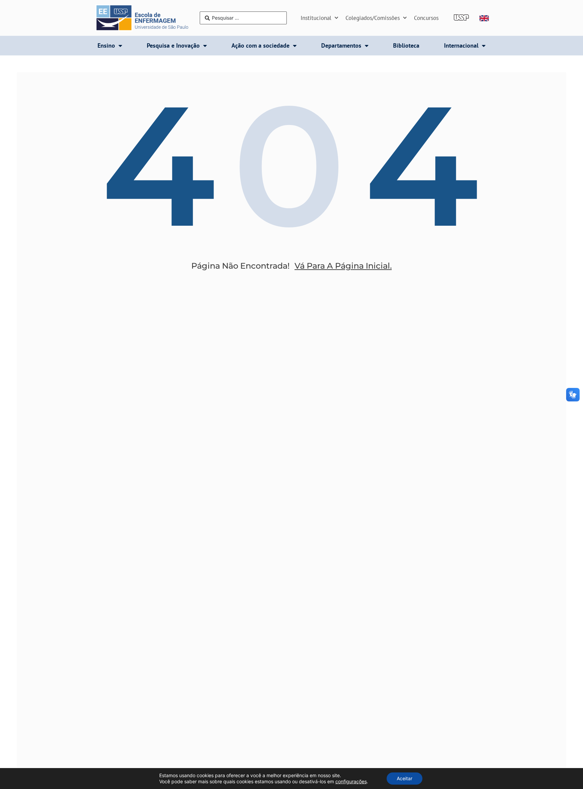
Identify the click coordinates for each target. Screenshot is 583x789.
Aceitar (404, 778)
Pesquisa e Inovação (173, 45)
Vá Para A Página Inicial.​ (343, 266)
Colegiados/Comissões (372, 18)
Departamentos (341, 45)
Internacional (461, 45)
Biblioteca (406, 45)
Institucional (316, 18)
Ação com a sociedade (260, 45)
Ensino (106, 45)
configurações (351, 781)
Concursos (426, 18)
